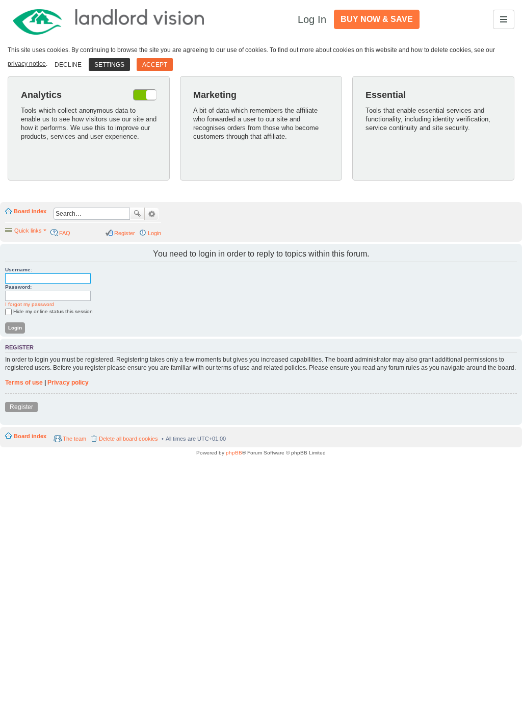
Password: (18, 287)
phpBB (234, 452)
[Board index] (109, 19)
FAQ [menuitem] (64, 233)
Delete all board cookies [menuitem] (128, 439)
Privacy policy (68, 382)
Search (137, 214)
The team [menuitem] (74, 439)
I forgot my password (29, 304)
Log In (312, 19)
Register (21, 407)
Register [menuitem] (124, 233)
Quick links (28, 230)
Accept (154, 64)
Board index (30, 211)
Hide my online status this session (53, 311)
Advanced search (152, 214)
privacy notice (27, 63)
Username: (18, 269)
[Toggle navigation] (503, 19)
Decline (68, 64)
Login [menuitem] (154, 233)
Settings (109, 64)
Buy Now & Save (377, 19)
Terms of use (24, 382)
